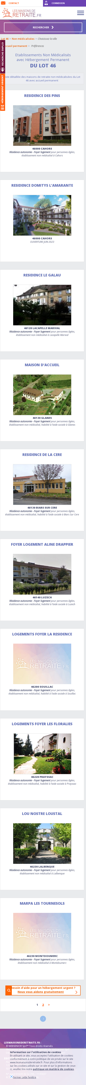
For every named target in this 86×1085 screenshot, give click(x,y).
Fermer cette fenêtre (24, 1077)
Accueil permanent (15, 46)
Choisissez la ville (47, 38)
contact (14, 3)
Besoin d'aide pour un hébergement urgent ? (44, 990)
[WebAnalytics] (12, 1035)
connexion (58, 3)
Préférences (37, 46)
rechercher (41, 27)
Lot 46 (4, 38)
